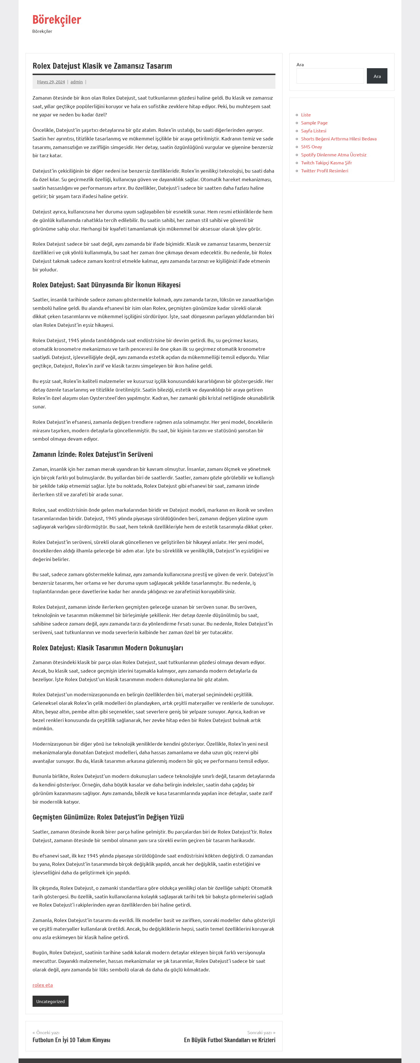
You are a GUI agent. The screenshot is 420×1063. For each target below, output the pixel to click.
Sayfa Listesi (313, 130)
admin (77, 81)
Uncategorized (50, 1001)
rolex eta (43, 985)
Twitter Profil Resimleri (324, 170)
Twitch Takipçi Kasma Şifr (326, 162)
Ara (300, 64)
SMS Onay (311, 146)
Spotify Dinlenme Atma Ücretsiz (334, 154)
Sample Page (314, 122)
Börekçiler (56, 19)
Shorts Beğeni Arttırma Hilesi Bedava (339, 138)
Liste (306, 114)
